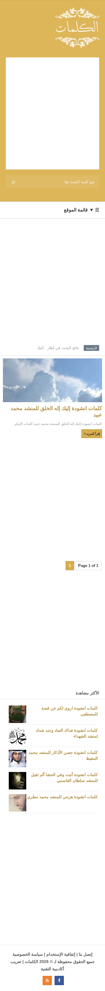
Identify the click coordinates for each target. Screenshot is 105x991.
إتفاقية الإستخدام (60, 954)
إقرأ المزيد (93, 433)
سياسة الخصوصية (28, 954)
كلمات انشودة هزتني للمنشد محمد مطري (62, 796)
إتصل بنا (85, 954)
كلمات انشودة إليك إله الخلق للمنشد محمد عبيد (56, 411)
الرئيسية (91, 348)
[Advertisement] (52, 113)
